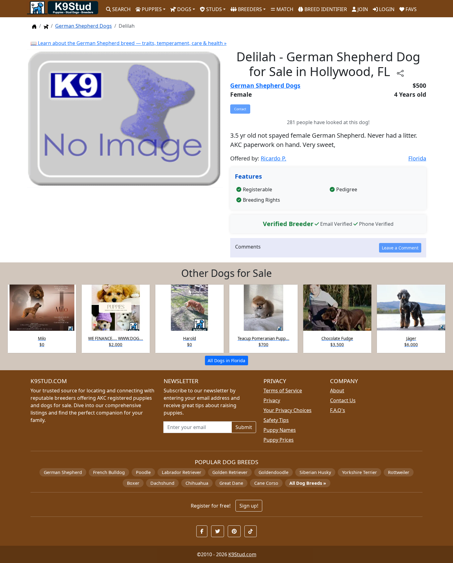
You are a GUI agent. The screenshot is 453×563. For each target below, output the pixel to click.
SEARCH (121, 9)
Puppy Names (279, 430)
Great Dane (231, 483)
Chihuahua (197, 483)
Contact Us (343, 400)
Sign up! (248, 505)
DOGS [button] (183, 9)
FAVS (410, 9)
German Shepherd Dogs (83, 25)
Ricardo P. (273, 158)
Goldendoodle (273, 472)
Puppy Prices (278, 439)
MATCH (284, 9)
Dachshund (162, 483)
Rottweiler (398, 472)
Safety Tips (276, 420)
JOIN (362, 9)
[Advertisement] (125, 214)
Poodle (143, 472)
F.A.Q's (337, 410)
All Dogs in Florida (226, 360)
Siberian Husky (315, 472)
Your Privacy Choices (287, 410)
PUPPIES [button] (151, 9)
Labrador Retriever (181, 472)
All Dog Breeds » (307, 483)
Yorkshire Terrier (359, 472)
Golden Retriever (229, 472)
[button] (201, 531)
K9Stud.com (242, 554)
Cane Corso (266, 483)
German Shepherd (63, 472)
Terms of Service (282, 390)
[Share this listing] (400, 73)
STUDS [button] (213, 9)
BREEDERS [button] (249, 9)
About (337, 390)
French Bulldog (109, 472)
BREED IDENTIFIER (325, 9)
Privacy (271, 400)
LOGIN (386, 9)
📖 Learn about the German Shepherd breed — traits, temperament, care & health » (128, 43)
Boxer (133, 483)
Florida (417, 158)
